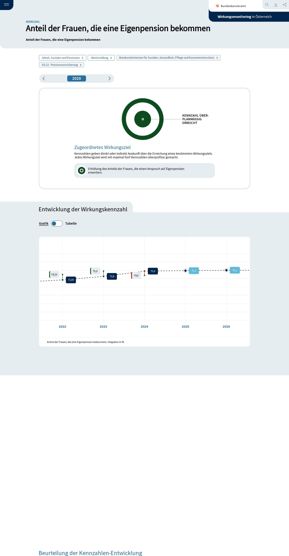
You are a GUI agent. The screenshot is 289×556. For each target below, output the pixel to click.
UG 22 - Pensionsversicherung (60, 65)
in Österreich (245, 16)
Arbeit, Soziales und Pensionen (61, 58)
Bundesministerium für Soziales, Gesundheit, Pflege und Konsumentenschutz (167, 57)
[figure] (144, 287)
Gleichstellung (100, 58)
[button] (6, 5)
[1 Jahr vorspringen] (108, 78)
